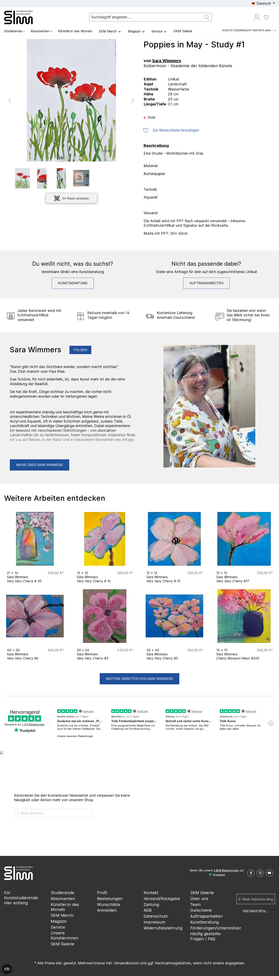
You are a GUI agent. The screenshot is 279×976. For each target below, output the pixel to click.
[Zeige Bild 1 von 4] (62, 158)
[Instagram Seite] (260, 873)
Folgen (80, 350)
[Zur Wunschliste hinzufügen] (60, 562)
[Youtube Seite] (269, 873)
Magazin (59, 921)
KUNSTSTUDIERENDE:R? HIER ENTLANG (246, 30)
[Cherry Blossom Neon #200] (244, 616)
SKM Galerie (62, 943)
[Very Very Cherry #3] (105, 616)
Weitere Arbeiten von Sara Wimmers (139, 679)
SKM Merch (62, 915)
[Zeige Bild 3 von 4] (74, 158)
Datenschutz (156, 916)
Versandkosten (126, 963)
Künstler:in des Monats (65, 907)
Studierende (62, 892)
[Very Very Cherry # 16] (105, 539)
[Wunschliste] (266, 17)
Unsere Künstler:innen (64, 935)
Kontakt (151, 892)
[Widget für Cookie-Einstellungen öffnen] (7, 969)
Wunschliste (108, 904)
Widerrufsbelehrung (163, 928)
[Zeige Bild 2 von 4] (68, 158)
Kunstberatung (72, 283)
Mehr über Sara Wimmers (39, 465)
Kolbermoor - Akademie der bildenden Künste (188, 65)
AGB (148, 910)
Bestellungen (109, 898)
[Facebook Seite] (250, 873)
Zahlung (151, 904)
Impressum (154, 922)
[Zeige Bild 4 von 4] (81, 158)
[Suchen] (207, 17)
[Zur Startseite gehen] (24, 17)
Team (195, 904)
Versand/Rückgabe (162, 898)
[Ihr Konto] (256, 17)
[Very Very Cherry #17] (244, 539)
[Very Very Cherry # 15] (174, 539)
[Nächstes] (133, 100)
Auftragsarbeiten (206, 283)
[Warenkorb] (273, 15)
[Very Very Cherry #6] (35, 616)
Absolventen (63, 898)
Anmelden (107, 910)
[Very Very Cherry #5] (174, 616)
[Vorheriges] (10, 100)
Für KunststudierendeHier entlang (21, 897)
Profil (102, 892)
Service (58, 927)
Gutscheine (201, 910)
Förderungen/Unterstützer (215, 928)
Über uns (199, 898)
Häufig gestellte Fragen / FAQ (205, 936)
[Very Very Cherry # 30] (35, 539)
